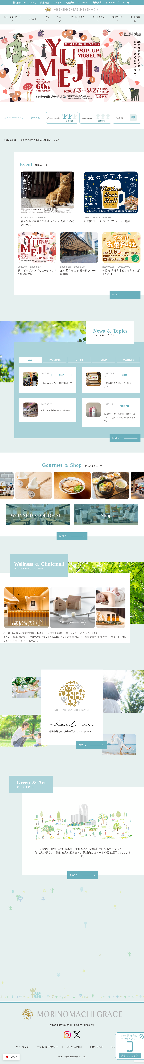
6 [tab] (74, 97)
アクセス (127, 2)
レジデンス (83, 2)
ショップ (60, 19)
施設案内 (97, 2)
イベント (34, 19)
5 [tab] (69, 97)
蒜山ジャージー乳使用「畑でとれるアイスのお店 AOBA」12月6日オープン (120, 417)
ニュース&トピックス (12, 19)
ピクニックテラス (78, 19)
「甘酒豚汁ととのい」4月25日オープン (120, 385)
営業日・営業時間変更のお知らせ (55, 410)
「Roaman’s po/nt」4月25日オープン (56, 385)
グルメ (47, 19)
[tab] (30, 359)
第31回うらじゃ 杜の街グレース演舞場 (79, 272)
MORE (115, 294)
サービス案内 (135, 19)
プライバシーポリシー (47, 1047)
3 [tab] (61, 97)
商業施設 (44, 2)
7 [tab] (78, 97)
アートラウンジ (98, 19)
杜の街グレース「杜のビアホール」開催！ (108, 221)
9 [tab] (86, 97)
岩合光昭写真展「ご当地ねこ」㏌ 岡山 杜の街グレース (47, 223)
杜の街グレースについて (24, 2)
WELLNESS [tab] (128, 360)
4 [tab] (65, 97)
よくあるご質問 (74, 1047)
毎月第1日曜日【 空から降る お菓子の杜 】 (121, 272)
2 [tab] (57, 97)
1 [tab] (53, 97)
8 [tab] (82, 97)
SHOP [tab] (104, 360)
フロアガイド (117, 19)
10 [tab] (91, 97)
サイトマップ (22, 1047)
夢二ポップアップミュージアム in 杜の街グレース (37, 272)
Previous (2, 65)
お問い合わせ (96, 1047)
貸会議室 (70, 2)
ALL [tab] (30, 360)
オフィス (57, 2)
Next (142, 65)
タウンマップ (112, 2)
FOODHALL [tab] (54, 360)
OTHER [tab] (79, 360)
